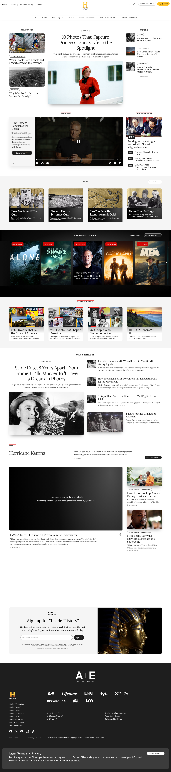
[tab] (36, 18)
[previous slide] (4, 263)
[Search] (129, 4)
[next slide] (166, 263)
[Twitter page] (16, 731)
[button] (37, 163)
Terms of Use (79, 757)
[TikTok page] (33, 731)
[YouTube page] (21, 731)
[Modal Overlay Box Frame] (85, 630)
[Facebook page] (10, 731)
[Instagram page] (27, 731)
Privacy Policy (73, 760)
